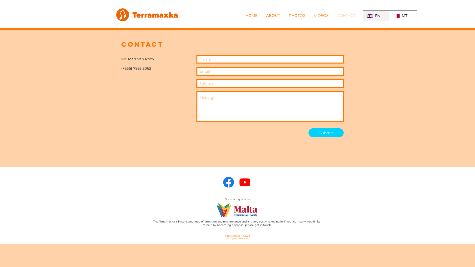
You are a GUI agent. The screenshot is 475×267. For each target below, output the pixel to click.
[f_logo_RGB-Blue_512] (228, 182)
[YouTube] (244, 182)
